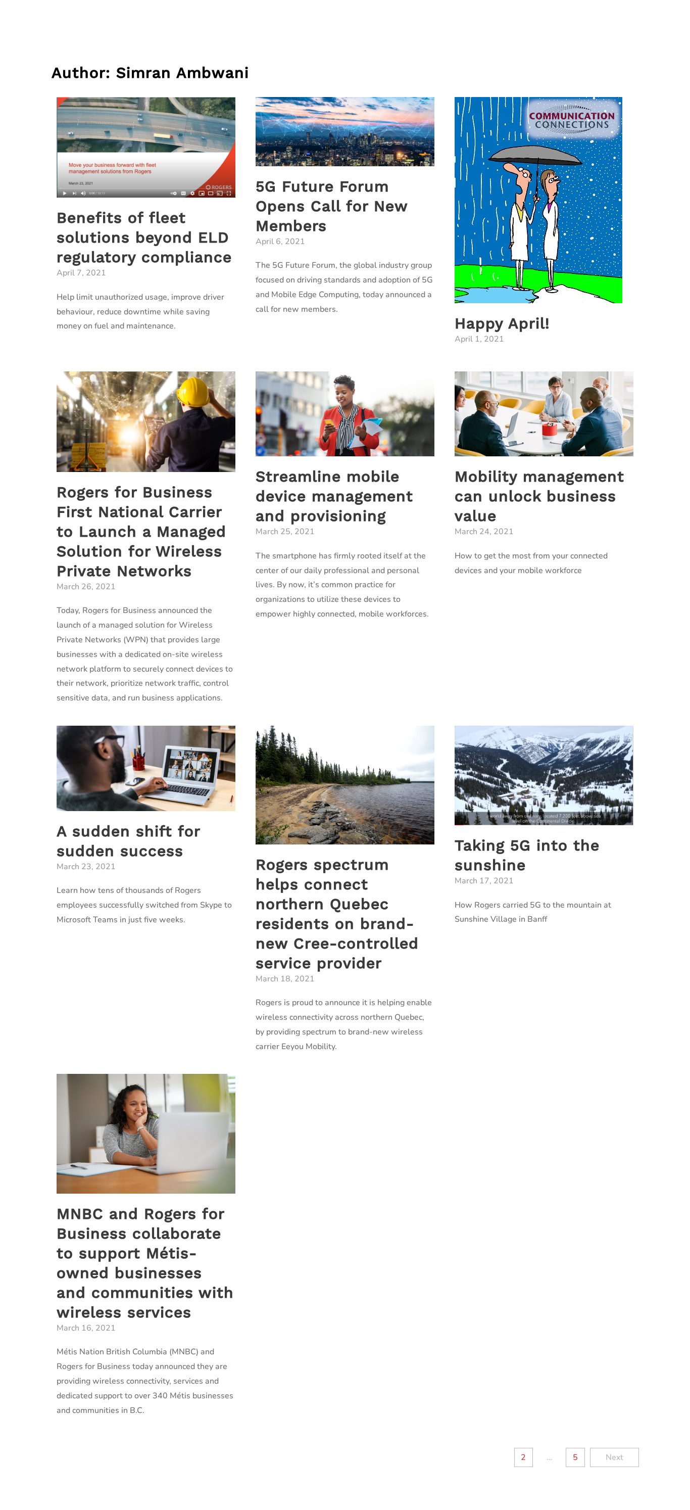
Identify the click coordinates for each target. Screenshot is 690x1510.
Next (614, 1457)
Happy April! (502, 323)
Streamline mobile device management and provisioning (334, 496)
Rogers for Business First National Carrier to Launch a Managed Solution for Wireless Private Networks (141, 531)
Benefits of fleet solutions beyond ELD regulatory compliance (144, 237)
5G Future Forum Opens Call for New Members (332, 205)
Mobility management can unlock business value (539, 496)
